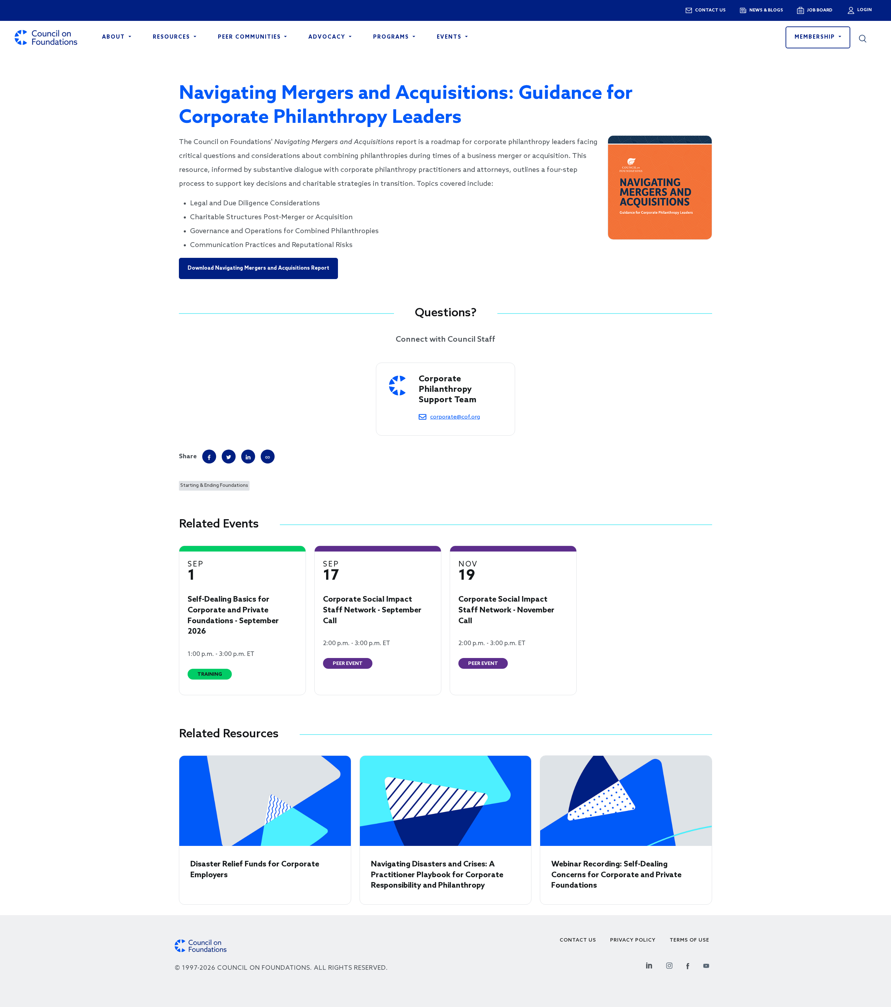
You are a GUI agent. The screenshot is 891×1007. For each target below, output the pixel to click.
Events (450, 37)
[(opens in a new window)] (268, 456)
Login (863, 10)
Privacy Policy (633, 940)
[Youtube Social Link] (706, 964)
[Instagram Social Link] (669, 964)
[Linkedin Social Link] (649, 964)
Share (188, 456)
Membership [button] (816, 37)
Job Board (819, 10)
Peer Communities (250, 37)
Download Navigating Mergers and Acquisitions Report (258, 268)
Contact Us (578, 940)
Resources (172, 37)
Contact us (710, 10)
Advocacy (327, 37)
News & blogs (766, 10)
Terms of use (689, 940)
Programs (392, 37)
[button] (867, 37)
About (114, 37)
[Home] (46, 37)
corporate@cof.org (455, 417)
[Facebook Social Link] (687, 964)
